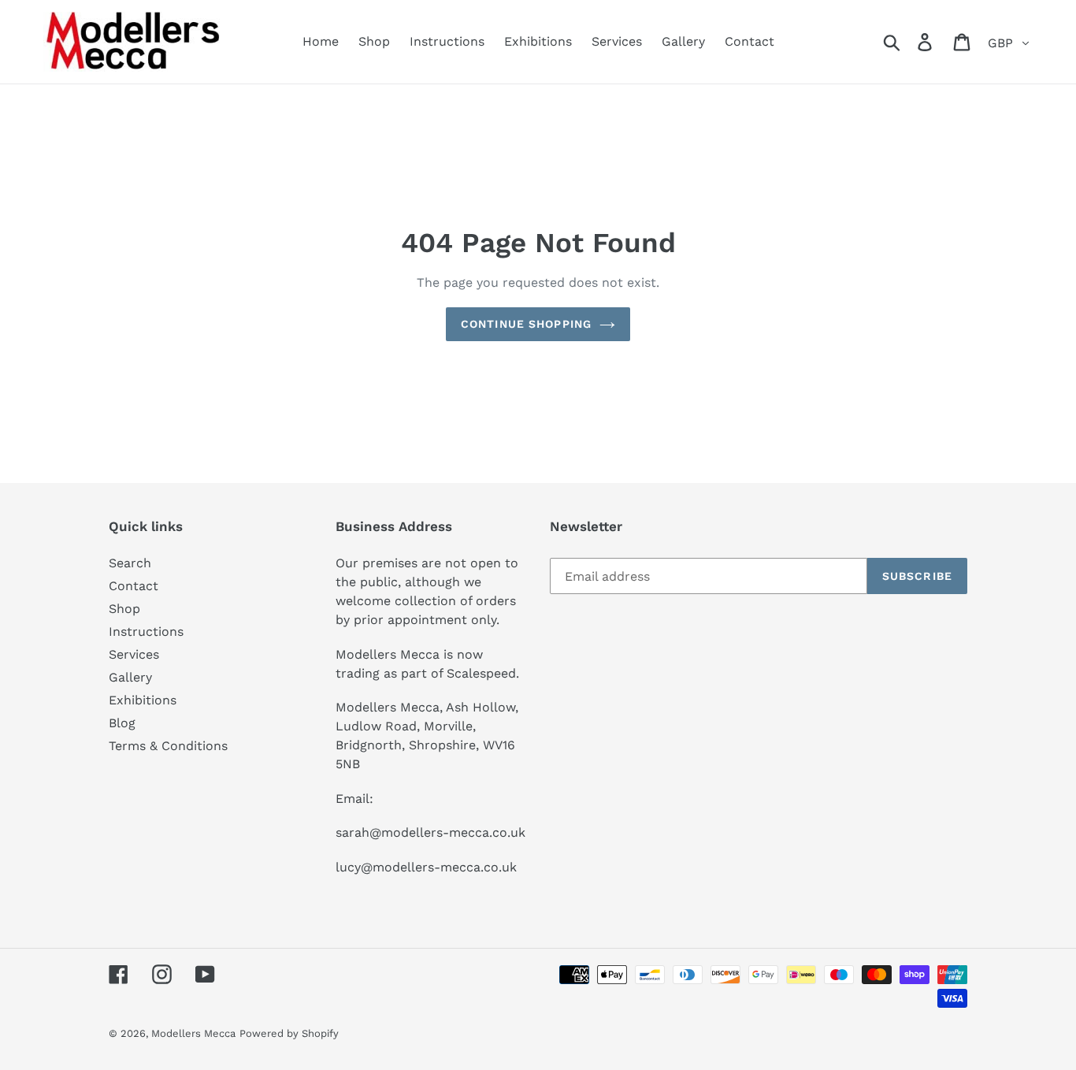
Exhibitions (142, 700)
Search (130, 562)
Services (134, 654)
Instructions (146, 631)
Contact (133, 585)
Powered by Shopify (289, 1033)
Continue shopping (526, 324)
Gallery (130, 677)
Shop (124, 608)
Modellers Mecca (193, 1033)
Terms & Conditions (168, 745)
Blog (122, 722)
